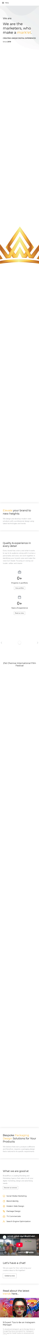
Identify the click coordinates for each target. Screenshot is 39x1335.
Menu (7, 3)
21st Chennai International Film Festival (19, 664)
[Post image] (19, 642)
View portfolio (19, 588)
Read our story (19, 613)
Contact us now (10, 1276)
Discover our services (10, 1188)
